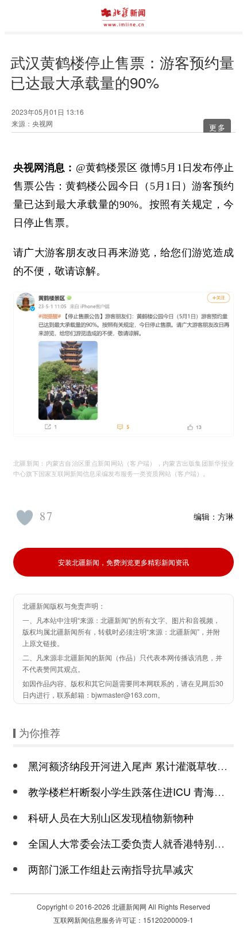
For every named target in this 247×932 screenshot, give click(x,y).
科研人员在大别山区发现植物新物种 (111, 817)
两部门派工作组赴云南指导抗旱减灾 (111, 868)
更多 (217, 127)
